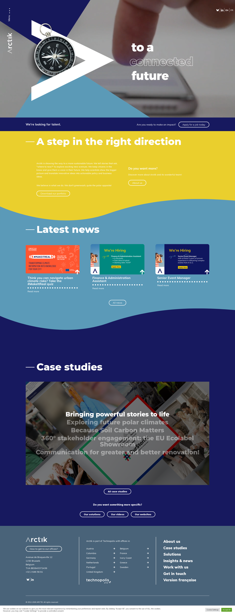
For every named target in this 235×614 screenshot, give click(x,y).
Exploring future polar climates (117, 422)
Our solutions (92, 514)
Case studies (175, 548)
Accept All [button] (226, 610)
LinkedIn (222, 10)
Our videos (117, 514)
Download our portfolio (53, 193)
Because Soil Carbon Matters (117, 430)
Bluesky (217, 10)
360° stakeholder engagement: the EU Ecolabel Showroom (117, 441)
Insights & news (178, 560)
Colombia (91, 553)
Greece (123, 562)
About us (137, 183)
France (123, 553)
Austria (90, 549)
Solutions (172, 554)
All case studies (117, 491)
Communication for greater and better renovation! (117, 452)
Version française (179, 580)
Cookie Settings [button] (213, 610)
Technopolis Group (98, 581)
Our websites (143, 514)
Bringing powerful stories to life (117, 414)
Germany (91, 558)
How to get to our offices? (44, 549)
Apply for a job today (193, 124)
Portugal (90, 567)
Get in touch (174, 573)
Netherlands (92, 562)
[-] (9, 53)
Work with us (175, 567)
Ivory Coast (126, 558)
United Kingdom (94, 572)
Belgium (124, 549)
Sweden (124, 567)
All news (117, 302)
